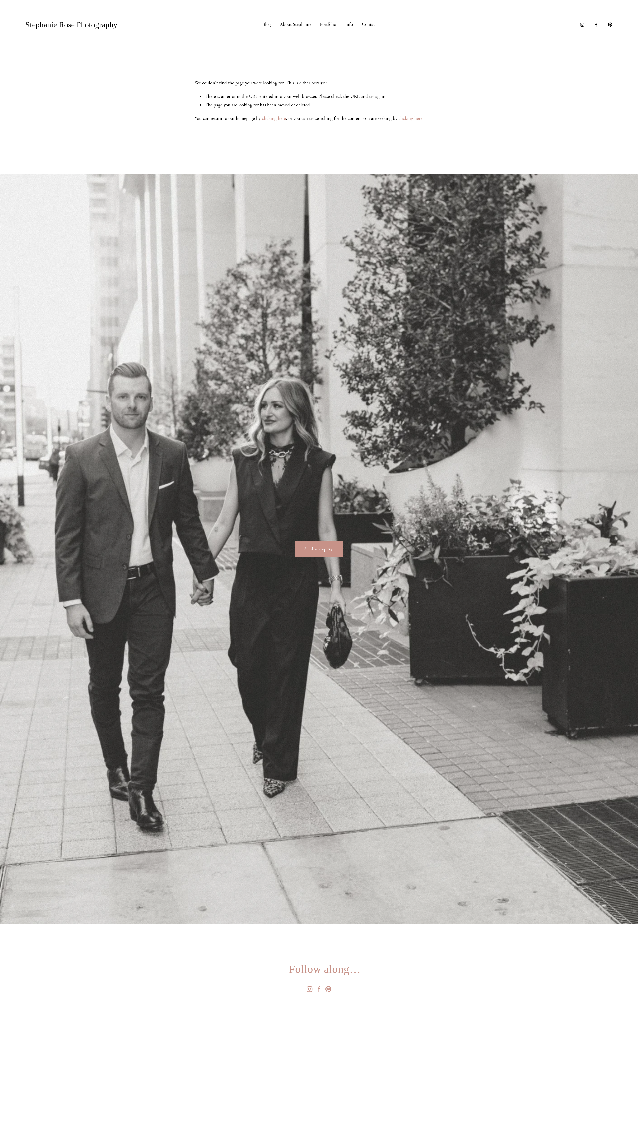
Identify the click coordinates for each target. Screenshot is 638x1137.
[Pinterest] (610, 24)
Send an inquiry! (319, 549)
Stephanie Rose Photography (71, 24)
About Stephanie (295, 24)
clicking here (274, 118)
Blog (266, 24)
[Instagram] (582, 24)
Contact (369, 24)
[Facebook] (596, 24)
